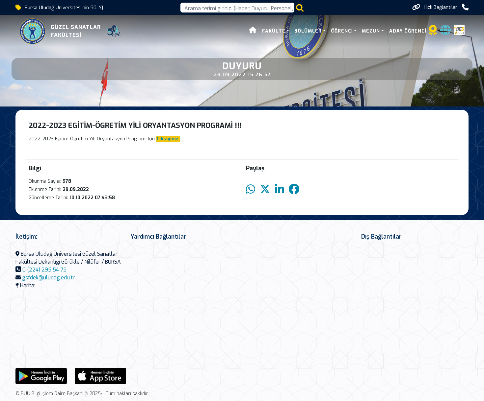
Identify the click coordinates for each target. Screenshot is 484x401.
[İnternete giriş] (445, 32)
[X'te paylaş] (265, 189)
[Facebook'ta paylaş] (294, 189)
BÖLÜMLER (308, 31)
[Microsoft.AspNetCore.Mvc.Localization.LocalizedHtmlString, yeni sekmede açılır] (41, 375)
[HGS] (459, 29)
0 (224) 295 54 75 (44, 269)
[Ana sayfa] (252, 31)
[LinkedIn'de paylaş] (279, 189)
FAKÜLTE (273, 31)
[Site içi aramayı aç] (300, 8)
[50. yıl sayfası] (114, 31)
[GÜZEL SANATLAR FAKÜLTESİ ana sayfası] (32, 31)
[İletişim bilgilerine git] (465, 7)
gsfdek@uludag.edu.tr (48, 277)
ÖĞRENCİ (342, 31)
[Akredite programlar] (433, 32)
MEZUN (371, 31)
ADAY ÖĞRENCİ (407, 31)
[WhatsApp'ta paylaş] (250, 189)
